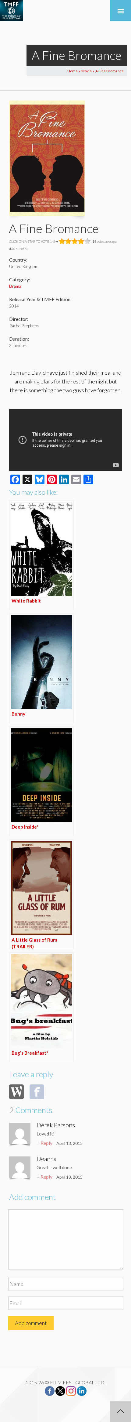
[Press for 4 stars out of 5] (81, 241)
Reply (46, 1143)
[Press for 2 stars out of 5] (68, 241)
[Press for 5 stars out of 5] (87, 241)
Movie (86, 71)
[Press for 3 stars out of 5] (75, 241)
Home (72, 71)
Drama (15, 286)
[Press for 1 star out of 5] (62, 241)
